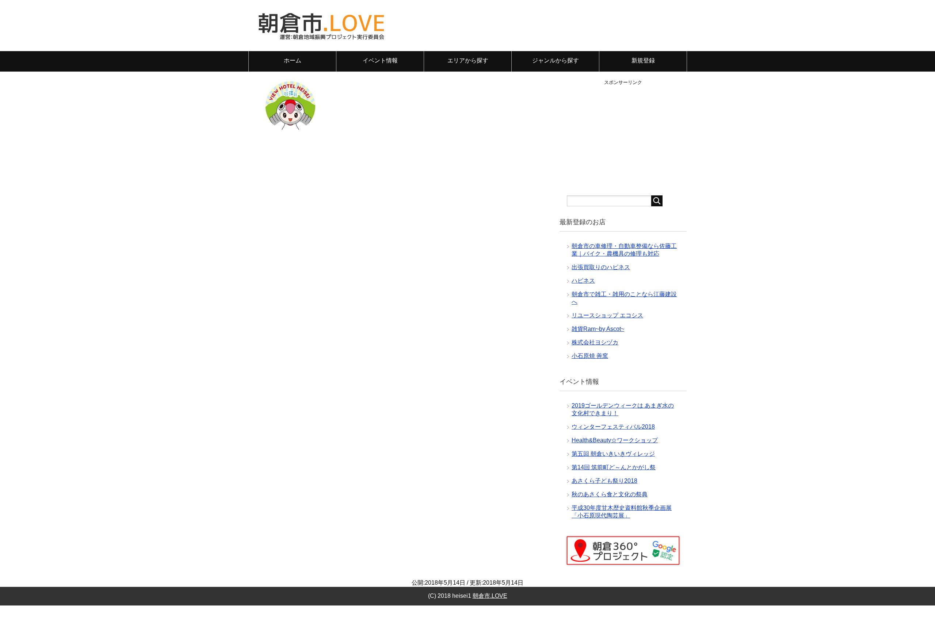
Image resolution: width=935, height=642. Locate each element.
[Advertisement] (623, 137)
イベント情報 (380, 60)
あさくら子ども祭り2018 (604, 481)
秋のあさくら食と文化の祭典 (610, 494)
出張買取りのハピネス (601, 267)
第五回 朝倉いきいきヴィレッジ (613, 454)
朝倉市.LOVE (490, 596)
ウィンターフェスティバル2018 (613, 427)
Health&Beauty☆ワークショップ (615, 440)
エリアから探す (467, 60)
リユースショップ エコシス (607, 315)
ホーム (292, 60)
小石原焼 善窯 (590, 356)
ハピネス (583, 281)
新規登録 (643, 60)
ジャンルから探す (555, 60)
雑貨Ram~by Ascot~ (598, 329)
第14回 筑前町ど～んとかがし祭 (614, 467)
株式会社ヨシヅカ (595, 342)
